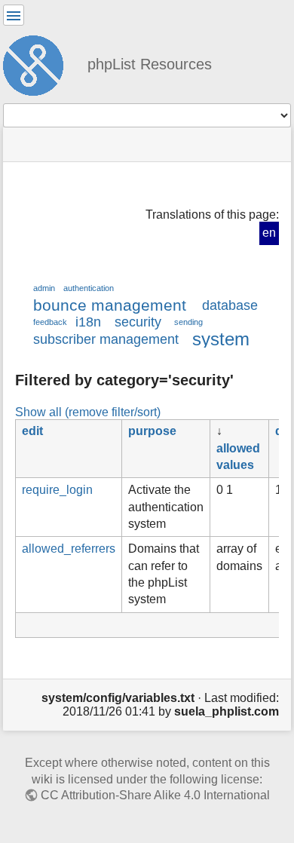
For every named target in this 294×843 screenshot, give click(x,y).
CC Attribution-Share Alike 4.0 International (155, 795)
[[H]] (39, 63)
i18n (88, 322)
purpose (152, 431)
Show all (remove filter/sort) (88, 411)
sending (188, 321)
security (138, 322)
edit (32, 431)
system (221, 339)
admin (44, 288)
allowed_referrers (68, 548)
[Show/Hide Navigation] (13, 15)
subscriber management (106, 339)
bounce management (109, 305)
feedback (50, 321)
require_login (57, 489)
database (230, 305)
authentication (88, 288)
